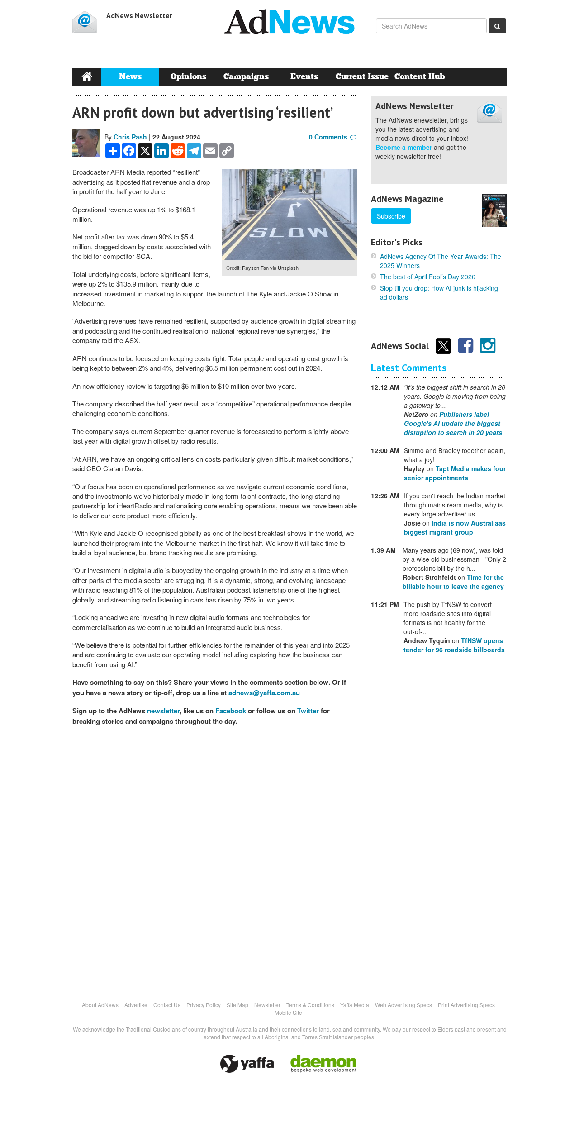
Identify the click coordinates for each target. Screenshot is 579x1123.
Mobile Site (288, 1012)
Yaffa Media (354, 1004)
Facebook (230, 711)
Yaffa (247, 1064)
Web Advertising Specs (403, 1004)
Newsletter (267, 1004)
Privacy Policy (203, 1004)
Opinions (188, 76)
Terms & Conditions (310, 1004)
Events (304, 76)
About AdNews (100, 1004)
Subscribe (391, 215)
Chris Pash (130, 136)
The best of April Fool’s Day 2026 (427, 276)
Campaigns (246, 76)
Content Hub (419, 76)
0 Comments (328, 136)
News (130, 76)
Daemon (323, 1064)
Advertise (135, 1004)
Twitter (308, 711)
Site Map (237, 1004)
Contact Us (166, 1004)
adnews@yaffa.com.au (264, 693)
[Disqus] (214, 858)
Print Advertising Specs (466, 1004)
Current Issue (362, 76)
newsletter (163, 711)
